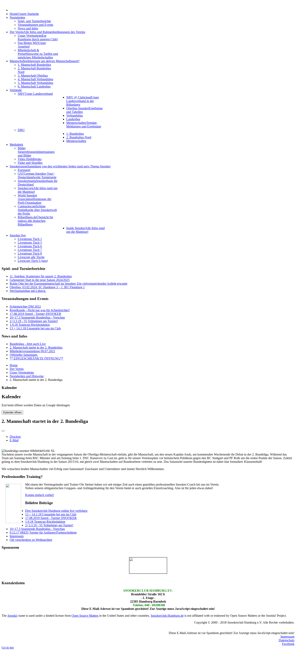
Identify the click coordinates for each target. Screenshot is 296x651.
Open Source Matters (84, 615)
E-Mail (14, 440)
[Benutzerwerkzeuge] (3, 431)
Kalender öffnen (12, 412)
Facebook (288, 644)
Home (14, 365)
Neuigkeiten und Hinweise (27, 376)
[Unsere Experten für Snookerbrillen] (148, 565)
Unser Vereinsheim (22, 372)
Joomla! (12, 615)
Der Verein (17, 369)
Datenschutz (286, 640)
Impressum (287, 636)
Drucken (15, 436)
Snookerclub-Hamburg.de (167, 615)
